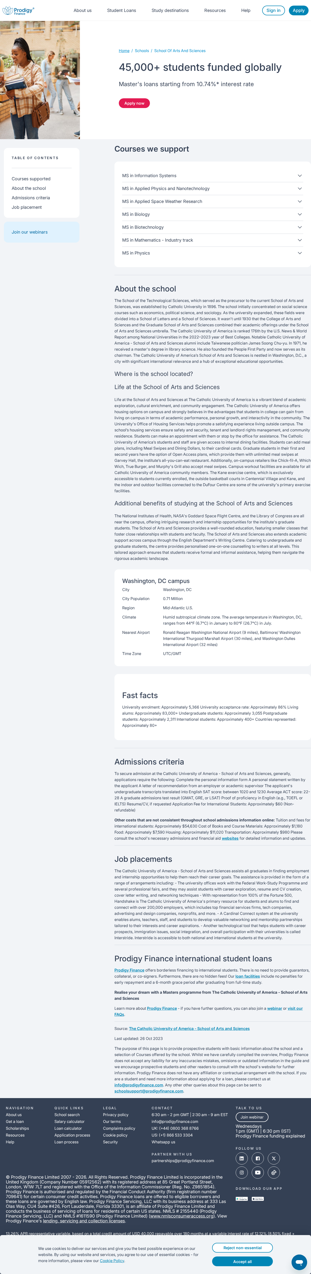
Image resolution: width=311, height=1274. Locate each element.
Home (124, 50)
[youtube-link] (258, 1172)
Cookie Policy (112, 1260)
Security (110, 1141)
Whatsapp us (163, 1141)
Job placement (27, 207)
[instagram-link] (242, 1172)
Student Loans (121, 10)
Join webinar (252, 1117)
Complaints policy (119, 1128)
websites (230, 838)
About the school (29, 188)
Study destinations (170, 10)
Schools (142, 50)
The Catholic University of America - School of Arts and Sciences (189, 1028)
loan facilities (247, 976)
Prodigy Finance (129, 970)
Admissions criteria (31, 197)
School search (67, 1114)
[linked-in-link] (242, 1158)
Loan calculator (68, 1128)
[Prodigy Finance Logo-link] (18, 10)
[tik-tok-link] (274, 1172)
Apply (299, 10)
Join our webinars (30, 232)
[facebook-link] (258, 1158)
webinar (274, 1008)
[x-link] (274, 1158)
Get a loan (15, 1121)
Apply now (134, 103)
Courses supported (31, 178)
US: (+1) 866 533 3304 (172, 1135)
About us (83, 10)
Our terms (112, 1121)
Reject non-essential (243, 1247)
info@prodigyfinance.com (138, 1085)
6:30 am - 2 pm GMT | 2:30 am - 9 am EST (190, 1114)
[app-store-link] (258, 1199)
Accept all (242, 1261)
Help (246, 10)
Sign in (274, 10)
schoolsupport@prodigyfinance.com (148, 1091)
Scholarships (17, 1128)
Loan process (66, 1141)
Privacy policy (116, 1114)
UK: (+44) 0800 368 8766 (175, 1128)
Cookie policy (115, 1135)
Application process (72, 1135)
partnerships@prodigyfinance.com (183, 1160)
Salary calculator (69, 1121)
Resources (215, 10)
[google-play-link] (242, 1199)
